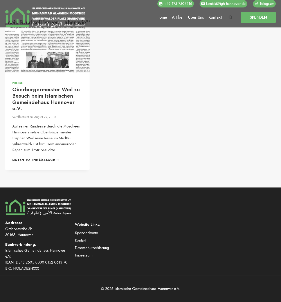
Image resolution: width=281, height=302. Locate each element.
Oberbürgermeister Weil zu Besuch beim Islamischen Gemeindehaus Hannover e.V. (46, 99)
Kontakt (215, 17)
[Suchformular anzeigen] (230, 17)
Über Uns (196, 17)
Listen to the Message (35, 160)
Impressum (83, 255)
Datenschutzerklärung (92, 247)
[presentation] (47, 46)
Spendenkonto (86, 232)
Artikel (177, 17)
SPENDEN (258, 17)
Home (162, 17)
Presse (17, 83)
